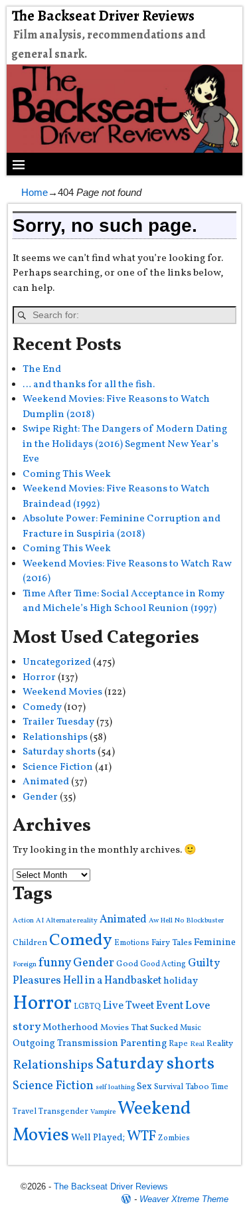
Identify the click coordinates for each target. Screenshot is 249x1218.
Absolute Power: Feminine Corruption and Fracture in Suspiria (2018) (121, 526)
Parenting (143, 1043)
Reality (220, 1043)
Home (34, 192)
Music (190, 1027)
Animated (46, 782)
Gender (40, 797)
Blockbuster (205, 921)
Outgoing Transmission (65, 1044)
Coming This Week (67, 474)
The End (42, 370)
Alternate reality (72, 921)
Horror (39, 678)
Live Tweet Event (143, 1005)
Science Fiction (58, 767)
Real (197, 1044)
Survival (168, 1086)
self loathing (115, 1087)
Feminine (215, 943)
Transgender (63, 1111)
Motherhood (70, 1028)
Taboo (197, 1087)
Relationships (55, 737)
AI (40, 921)
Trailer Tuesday (58, 722)
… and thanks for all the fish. (89, 385)
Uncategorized (57, 662)
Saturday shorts (59, 752)
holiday (180, 981)
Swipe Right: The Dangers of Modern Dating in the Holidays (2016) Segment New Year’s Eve (125, 444)
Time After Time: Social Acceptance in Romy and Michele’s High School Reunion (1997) (123, 601)
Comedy (42, 708)
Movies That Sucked (139, 1027)
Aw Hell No (166, 921)
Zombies (174, 1138)
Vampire (103, 1112)
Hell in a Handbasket (112, 980)
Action (23, 921)
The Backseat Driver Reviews (103, 15)
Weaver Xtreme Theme (183, 1199)
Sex (144, 1087)
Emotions (131, 942)
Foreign (25, 965)
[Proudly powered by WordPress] (126, 1199)
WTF (141, 1136)
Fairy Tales (171, 942)
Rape (178, 1043)
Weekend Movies (62, 692)
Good (127, 964)
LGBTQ (87, 1006)
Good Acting (163, 964)
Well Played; (98, 1137)
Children (30, 942)
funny (55, 963)
